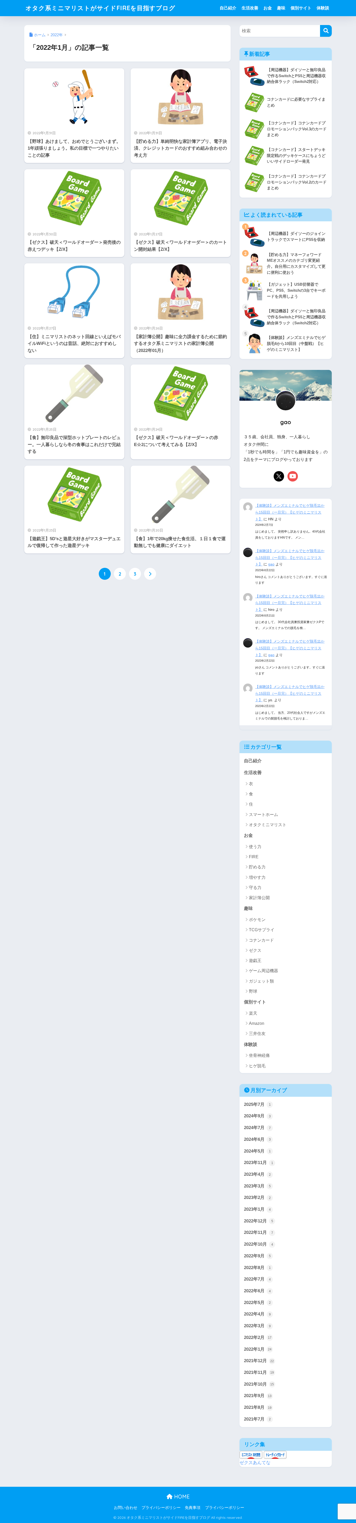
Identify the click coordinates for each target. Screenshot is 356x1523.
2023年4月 (257, 1174)
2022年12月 (258, 1221)
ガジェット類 (261, 981)
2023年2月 (257, 1197)
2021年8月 (258, 1407)
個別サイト (301, 8)
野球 (253, 991)
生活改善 (250, 8)
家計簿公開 (259, 897)
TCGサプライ (261, 930)
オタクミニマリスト (267, 825)
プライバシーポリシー (161, 1508)
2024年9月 (257, 1115)
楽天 (253, 1013)
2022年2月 (258, 1337)
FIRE (254, 857)
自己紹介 (228, 8)
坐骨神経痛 (259, 1055)
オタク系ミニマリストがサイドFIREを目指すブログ (100, 8)
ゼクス (255, 950)
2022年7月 (257, 1279)
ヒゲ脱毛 (257, 1066)
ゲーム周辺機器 (263, 970)
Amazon (256, 1023)
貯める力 (257, 867)
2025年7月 (257, 1104)
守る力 (255, 887)
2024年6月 (257, 1139)
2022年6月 (257, 1290)
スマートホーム (263, 814)
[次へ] (150, 574)
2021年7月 (257, 1419)
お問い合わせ (125, 1508)
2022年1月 (258, 1349)
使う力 (255, 846)
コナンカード (261, 940)
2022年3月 (257, 1325)
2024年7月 (257, 1127)
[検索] (326, 31)
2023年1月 (257, 1209)
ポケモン (257, 919)
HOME (181, 1496)
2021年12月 (259, 1360)
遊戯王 (255, 960)
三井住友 (257, 1033)
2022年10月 (258, 1244)
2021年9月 (258, 1395)
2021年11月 (259, 1372)
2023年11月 (258, 1162)
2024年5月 (257, 1151)
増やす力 (257, 877)
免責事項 (192, 1508)
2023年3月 (257, 1186)
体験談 (323, 8)
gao (271, 564)
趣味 (281, 8)
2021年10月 (259, 1384)
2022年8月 (257, 1267)
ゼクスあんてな (255, 1462)
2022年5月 (257, 1302)
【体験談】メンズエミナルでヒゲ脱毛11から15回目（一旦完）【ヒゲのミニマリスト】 (289, 512)
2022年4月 (257, 1314)
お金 (267, 8)
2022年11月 (258, 1232)
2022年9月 (257, 1255)
